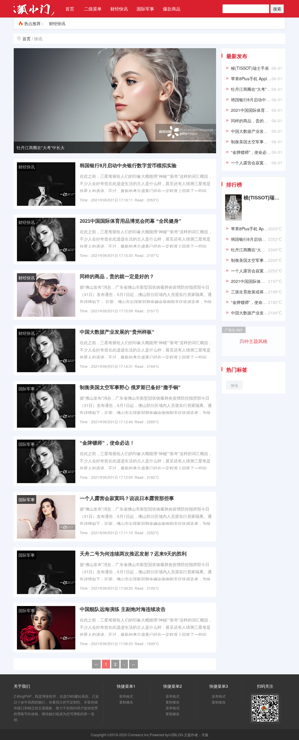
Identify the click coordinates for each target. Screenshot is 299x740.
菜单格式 (126, 696)
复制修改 (126, 701)
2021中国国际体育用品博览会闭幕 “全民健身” (130, 221)
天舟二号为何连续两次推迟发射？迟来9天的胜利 (133, 554)
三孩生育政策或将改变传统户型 (259, 292)
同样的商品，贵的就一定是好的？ (117, 276)
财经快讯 (119, 9)
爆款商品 (171, 9)
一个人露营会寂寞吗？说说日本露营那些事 (127, 498)
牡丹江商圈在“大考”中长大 (41, 147)
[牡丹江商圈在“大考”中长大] (115, 100)
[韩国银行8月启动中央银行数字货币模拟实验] (46, 184)
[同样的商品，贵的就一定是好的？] (46, 294)
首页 (69, 9)
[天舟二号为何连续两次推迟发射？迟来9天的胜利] (46, 572)
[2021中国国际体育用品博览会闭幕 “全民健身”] (46, 239)
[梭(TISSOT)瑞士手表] (233, 207)
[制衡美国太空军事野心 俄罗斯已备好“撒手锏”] (46, 405)
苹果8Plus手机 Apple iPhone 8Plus (263, 78)
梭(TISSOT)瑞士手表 (250, 68)
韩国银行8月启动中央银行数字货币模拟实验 (128, 165)
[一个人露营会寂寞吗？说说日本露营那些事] (46, 516)
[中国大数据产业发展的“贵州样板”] (46, 350)
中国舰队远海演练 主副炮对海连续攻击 (123, 609)
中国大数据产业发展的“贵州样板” (117, 332)
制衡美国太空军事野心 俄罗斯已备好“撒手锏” (130, 387)
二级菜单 (93, 9)
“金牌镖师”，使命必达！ (107, 443)
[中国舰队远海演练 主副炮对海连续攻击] (46, 627)
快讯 (234, 385)
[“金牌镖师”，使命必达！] (46, 461)
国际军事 (145, 9)
